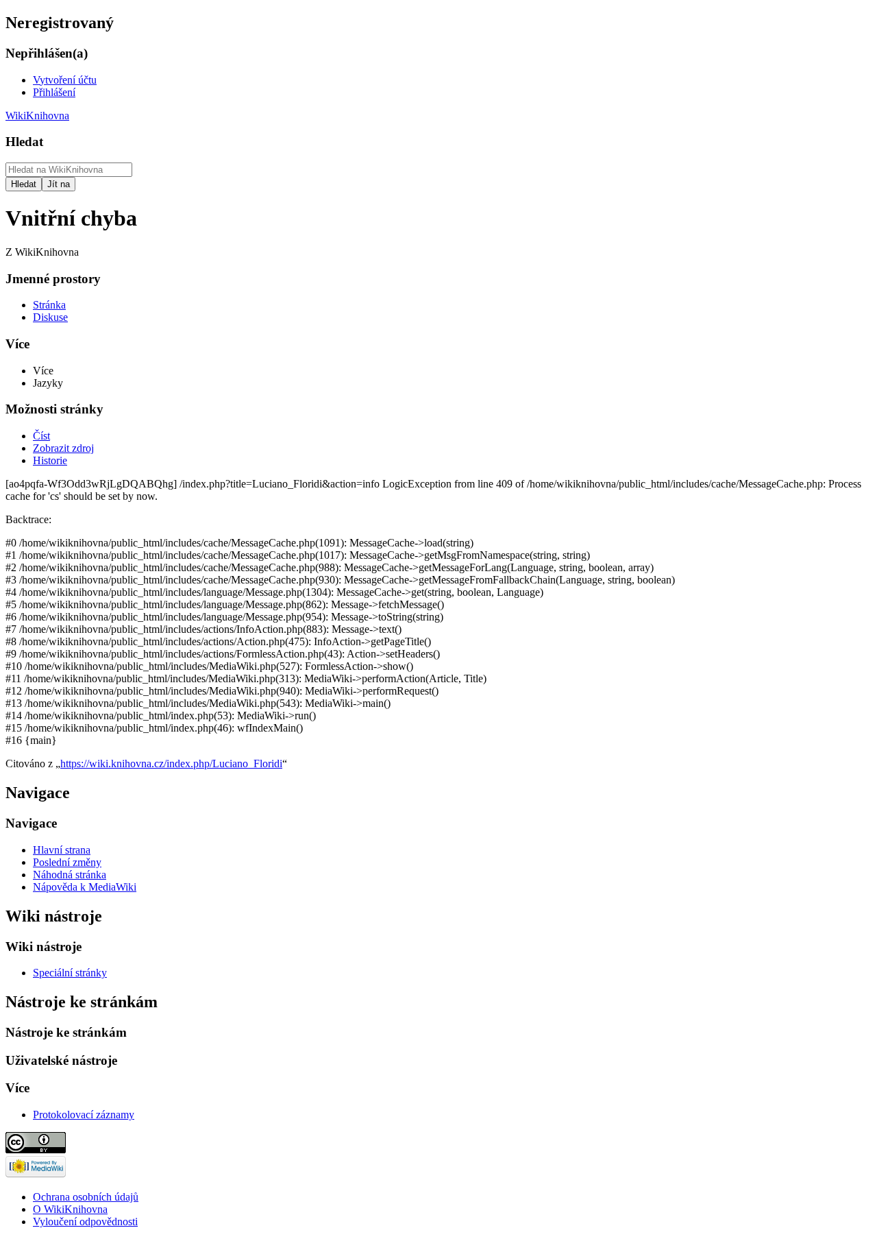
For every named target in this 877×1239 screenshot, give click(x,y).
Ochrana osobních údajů (85, 1197)
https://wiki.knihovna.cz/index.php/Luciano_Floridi (171, 763)
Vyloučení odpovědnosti (85, 1221)
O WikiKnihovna (70, 1209)
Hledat (24, 141)
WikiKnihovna (37, 115)
